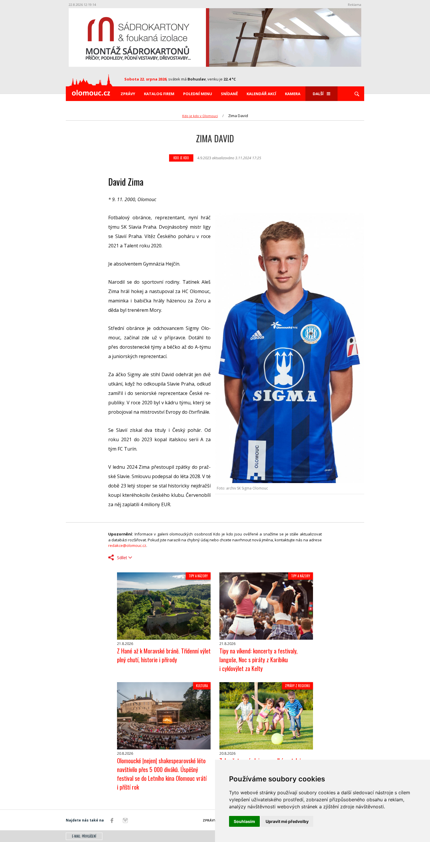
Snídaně (229, 93)
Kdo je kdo (181, 157)
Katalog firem (159, 93)
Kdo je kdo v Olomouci (200, 116)
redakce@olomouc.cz (127, 545)
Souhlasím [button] (244, 821)
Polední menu (197, 93)
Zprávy (128, 93)
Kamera (292, 93)
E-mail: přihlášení (84, 836)
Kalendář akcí (261, 93)
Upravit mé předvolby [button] (287, 821)
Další (318, 93)
